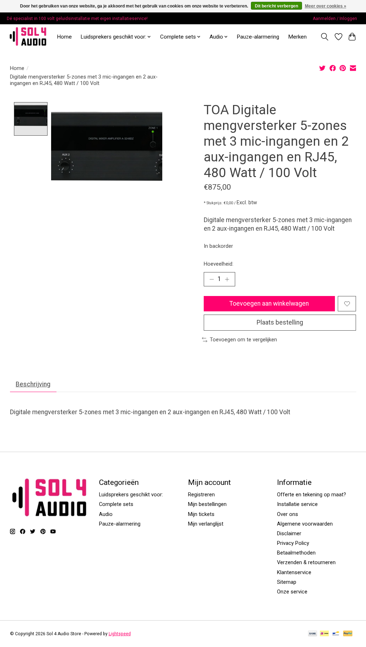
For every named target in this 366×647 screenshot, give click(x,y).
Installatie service (297, 504)
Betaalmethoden (296, 553)
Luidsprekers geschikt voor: (131, 494)
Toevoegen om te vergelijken (243, 339)
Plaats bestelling (280, 322)
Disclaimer (289, 533)
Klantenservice (294, 572)
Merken (297, 37)
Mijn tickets (201, 514)
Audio (106, 514)
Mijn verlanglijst (205, 524)
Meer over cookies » (325, 6)
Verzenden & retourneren (306, 562)
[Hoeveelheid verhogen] (227, 279)
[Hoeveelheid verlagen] (212, 279)
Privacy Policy (293, 543)
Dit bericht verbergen (276, 6)
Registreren (201, 494)
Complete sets (116, 504)
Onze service (292, 591)
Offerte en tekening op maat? (311, 494)
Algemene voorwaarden (305, 524)
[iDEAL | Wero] (324, 634)
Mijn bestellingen (207, 504)
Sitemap (286, 582)
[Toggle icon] (324, 36)
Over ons (287, 514)
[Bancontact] (335, 634)
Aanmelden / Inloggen (335, 18)
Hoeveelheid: (218, 264)
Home (64, 37)
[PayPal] (347, 634)
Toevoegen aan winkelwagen (269, 303)
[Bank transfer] (312, 634)
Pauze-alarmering (258, 37)
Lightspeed (120, 633)
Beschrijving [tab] (33, 384)
